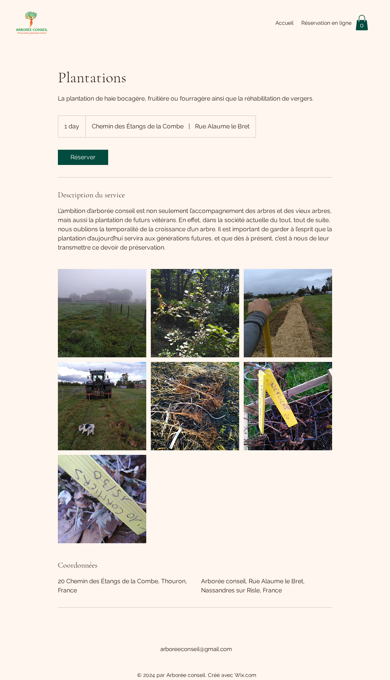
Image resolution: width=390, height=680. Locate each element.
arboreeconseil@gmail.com (196, 649)
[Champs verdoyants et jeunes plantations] (102, 313)
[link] (83, 157)
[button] (361, 22)
